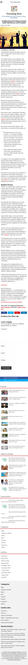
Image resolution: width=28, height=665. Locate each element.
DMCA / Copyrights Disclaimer (9, 617)
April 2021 (4, 556)
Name (3, 346)
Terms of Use (10, 659)
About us (3, 613)
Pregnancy (4, 545)
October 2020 (5, 570)
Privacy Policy (5, 620)
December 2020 (5, 565)
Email (3, 353)
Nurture (3, 540)
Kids (2, 538)
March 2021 (4, 558)
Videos (3, 547)
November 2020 (5, 568)
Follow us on (11, 378)
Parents (3, 542)
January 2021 (5, 563)
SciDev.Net (4, 285)
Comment (4, 329)
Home (3, 535)
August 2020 (4, 575)
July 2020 (4, 577)
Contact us (4, 610)
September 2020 (5, 572)
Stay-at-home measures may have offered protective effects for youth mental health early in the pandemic (13, 635)
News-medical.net (6, 307)
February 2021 (5, 560)
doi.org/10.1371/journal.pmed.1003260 (11, 302)
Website (3, 360)
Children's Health (8, 50)
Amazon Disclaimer (6, 615)
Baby (2, 531)
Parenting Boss (15, 2)
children (12, 81)
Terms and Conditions (7, 622)
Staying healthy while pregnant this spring (13, 639)
